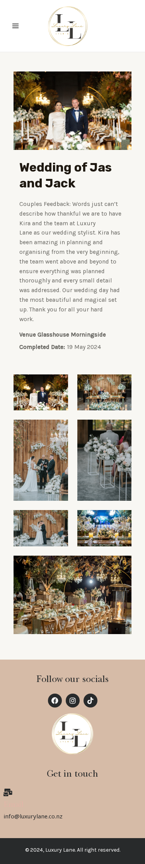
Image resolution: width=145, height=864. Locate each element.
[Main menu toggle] (15, 26)
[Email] (8, 792)
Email (14, 805)
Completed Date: (42, 347)
